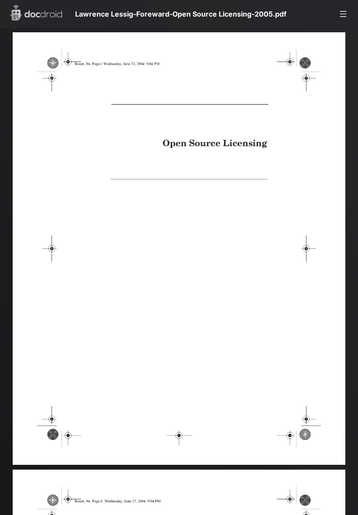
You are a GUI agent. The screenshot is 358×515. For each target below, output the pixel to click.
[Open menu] (343, 14)
